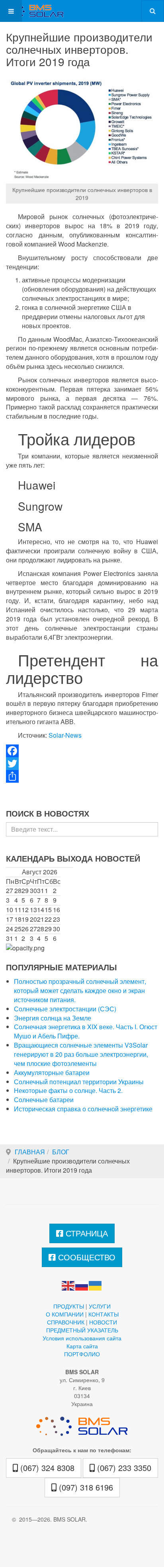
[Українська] (95, 1285)
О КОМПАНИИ (65, 1314)
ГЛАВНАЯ (30, 1151)
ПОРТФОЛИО (82, 1354)
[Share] (82, 776)
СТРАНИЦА (85, 1233)
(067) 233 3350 (123, 1467)
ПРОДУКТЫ (68, 1306)
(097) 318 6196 (85, 1487)
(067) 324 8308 (46, 1467)
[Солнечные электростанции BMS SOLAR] (32, 11)
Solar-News (65, 735)
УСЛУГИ (100, 1306)
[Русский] (82, 1285)
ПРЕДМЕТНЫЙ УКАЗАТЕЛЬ (82, 1330)
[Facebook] (82, 750)
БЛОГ (60, 1151)
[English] (68, 1285)
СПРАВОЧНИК (65, 1322)
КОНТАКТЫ (103, 1314)
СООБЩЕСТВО (85, 1257)
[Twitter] (82, 763)
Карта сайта (82, 1346)
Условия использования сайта (82, 1338)
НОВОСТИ (103, 1322)
